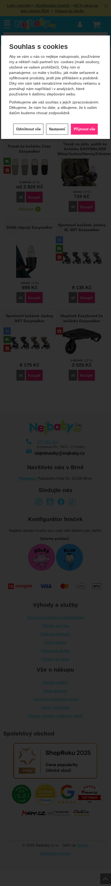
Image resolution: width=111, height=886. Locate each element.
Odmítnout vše (28, 129)
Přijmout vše (84, 129)
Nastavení (57, 129)
